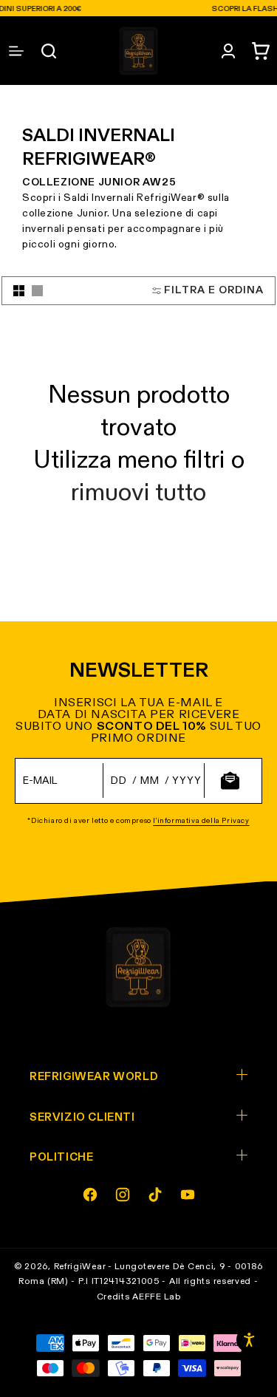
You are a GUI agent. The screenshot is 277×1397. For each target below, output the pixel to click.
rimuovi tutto (138, 493)
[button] (260, 51)
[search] (49, 51)
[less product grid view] (37, 290)
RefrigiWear (80, 1267)
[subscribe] (230, 780)
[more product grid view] (18, 290)
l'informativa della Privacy (201, 820)
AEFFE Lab (156, 1297)
